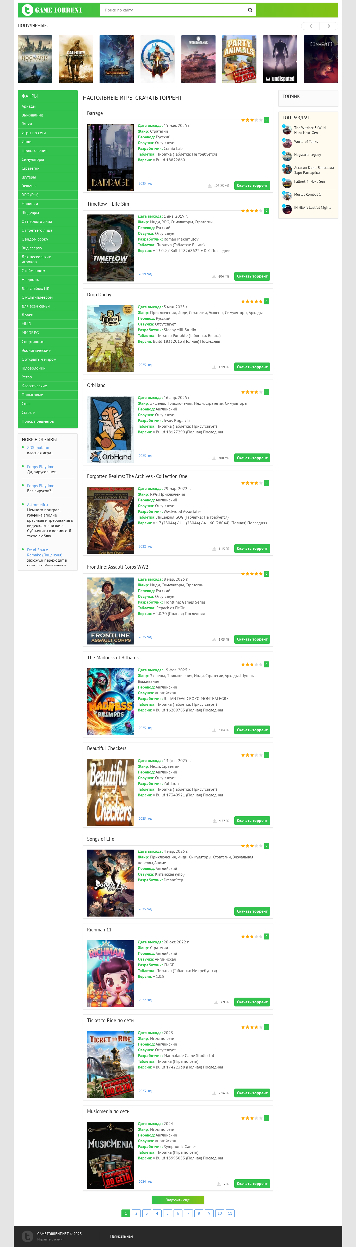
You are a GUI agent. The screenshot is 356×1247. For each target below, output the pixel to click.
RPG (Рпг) (30, 195)
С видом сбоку (35, 239)
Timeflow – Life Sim (108, 204)
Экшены (29, 186)
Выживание (32, 115)
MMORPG (30, 332)
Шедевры (30, 212)
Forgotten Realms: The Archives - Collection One (137, 476)
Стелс (26, 403)
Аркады (29, 106)
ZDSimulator (38, 447)
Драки (27, 315)
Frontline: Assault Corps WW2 (117, 567)
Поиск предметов (38, 421)
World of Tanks (306, 141)
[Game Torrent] (52, 10)
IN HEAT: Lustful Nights (312, 207)
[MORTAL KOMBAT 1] (117, 59)
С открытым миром (39, 359)
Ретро (27, 377)
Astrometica (37, 504)
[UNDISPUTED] (239, 59)
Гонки (27, 124)
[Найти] (250, 10)
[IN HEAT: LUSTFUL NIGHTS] (280, 59)
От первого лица (37, 221)
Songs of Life (100, 839)
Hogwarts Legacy (307, 154)
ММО (26, 324)
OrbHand (96, 385)
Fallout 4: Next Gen (309, 181)
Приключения (34, 150)
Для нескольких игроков (36, 259)
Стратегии (31, 168)
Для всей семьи (36, 306)
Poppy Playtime (40, 466)
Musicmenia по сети (108, 1111)
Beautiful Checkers (106, 748)
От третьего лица (37, 230)
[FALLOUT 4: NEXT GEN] (321, 59)
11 (230, 1213)
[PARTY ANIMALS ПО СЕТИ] (198, 59)
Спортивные (33, 341)
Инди (27, 141)
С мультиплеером (37, 297)
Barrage (95, 113)
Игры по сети (34, 133)
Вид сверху (32, 248)
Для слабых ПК (36, 288)
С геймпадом (33, 270)
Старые (28, 412)
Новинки (30, 203)
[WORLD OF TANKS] (157, 59)
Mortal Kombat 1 (307, 194)
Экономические (36, 350)
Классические (34, 386)
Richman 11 (99, 930)
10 (220, 1213)
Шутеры (29, 177)
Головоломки (34, 368)
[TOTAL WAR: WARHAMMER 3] (76, 59)
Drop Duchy (99, 295)
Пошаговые (32, 394)
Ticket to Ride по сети (110, 1020)
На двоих (30, 279)
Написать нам (121, 1236)
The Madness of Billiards (113, 658)
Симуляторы (33, 159)
